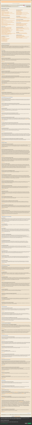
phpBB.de (23, 393)
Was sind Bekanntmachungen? (4, 39)
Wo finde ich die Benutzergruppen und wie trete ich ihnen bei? (22, 12)
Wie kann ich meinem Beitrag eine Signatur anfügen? (6, 28)
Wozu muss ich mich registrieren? (5, 10)
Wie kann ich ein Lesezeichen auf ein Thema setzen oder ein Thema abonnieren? (22, 29)
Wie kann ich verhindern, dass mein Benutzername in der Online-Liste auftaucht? (8, 18)
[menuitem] (5, 5)
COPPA (8, 64)
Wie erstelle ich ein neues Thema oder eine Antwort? (6, 27)
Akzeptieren (29, 423)
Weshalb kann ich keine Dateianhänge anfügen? (6, 31)
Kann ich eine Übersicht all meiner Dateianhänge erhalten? (21, 33)
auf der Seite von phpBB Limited (8, 393)
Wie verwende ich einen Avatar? (5, 23)
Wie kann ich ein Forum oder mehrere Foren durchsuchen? (22, 23)
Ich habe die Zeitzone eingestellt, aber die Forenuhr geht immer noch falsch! (8, 20)
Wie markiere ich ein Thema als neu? (5, 34)
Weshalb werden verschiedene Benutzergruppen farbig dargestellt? (22, 13)
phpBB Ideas (3, 397)
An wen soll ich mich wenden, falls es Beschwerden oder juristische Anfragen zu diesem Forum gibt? (22, 37)
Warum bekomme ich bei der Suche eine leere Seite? (21, 24)
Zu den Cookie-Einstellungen (4, 423)
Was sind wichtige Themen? (4, 40)
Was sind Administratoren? (18, 10)
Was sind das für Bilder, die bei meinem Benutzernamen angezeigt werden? (8, 22)
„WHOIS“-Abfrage (21, 401)
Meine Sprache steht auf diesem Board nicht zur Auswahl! (7, 21)
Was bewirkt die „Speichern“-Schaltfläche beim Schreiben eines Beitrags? (8, 33)
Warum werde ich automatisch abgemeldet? (6, 15)
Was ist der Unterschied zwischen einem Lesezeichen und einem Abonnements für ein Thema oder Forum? (22, 28)
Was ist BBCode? (3, 36)
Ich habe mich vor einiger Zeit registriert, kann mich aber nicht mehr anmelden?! (8, 13)
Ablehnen (26, 423)
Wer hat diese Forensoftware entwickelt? (20, 35)
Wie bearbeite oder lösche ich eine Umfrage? (6, 30)
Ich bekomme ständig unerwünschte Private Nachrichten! (21, 17)
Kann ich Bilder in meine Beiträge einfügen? (6, 38)
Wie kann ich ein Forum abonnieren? (19, 30)
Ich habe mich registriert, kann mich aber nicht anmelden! (7, 12)
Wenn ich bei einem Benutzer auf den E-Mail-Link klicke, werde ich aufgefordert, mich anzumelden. (8, 25)
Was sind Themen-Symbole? (4, 41)
